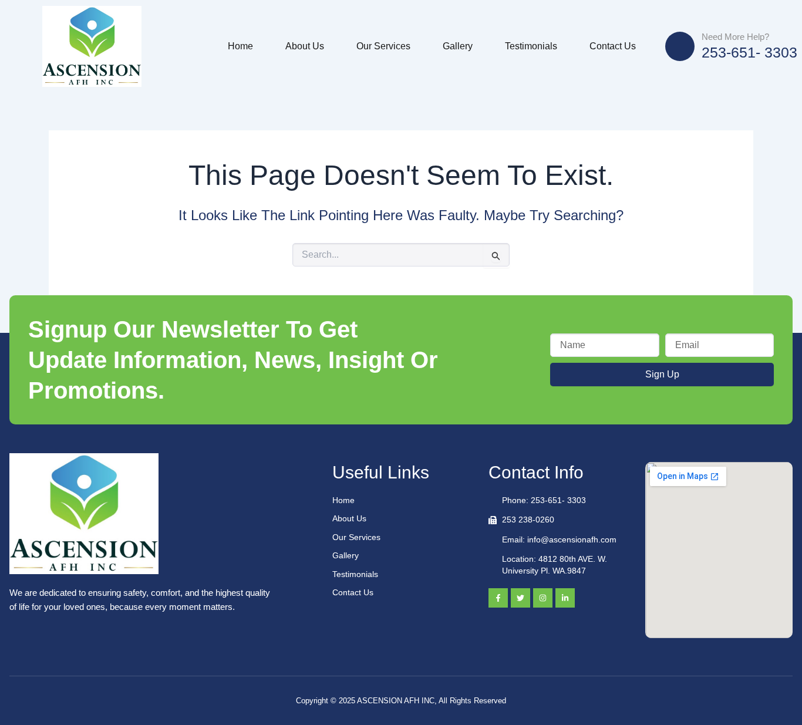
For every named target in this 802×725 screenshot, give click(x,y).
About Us (304, 46)
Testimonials (531, 46)
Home (240, 46)
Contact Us (612, 46)
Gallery (458, 46)
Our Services (383, 46)
